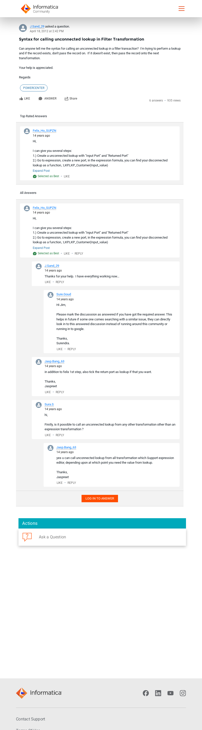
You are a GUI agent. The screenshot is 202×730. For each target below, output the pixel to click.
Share (73, 98)
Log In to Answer (99, 498)
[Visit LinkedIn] (158, 693)
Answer (50, 98)
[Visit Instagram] (183, 693)
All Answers (28, 193)
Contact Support (30, 719)
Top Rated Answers (33, 116)
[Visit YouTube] (170, 693)
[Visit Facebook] (146, 693)
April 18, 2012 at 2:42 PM (47, 31)
